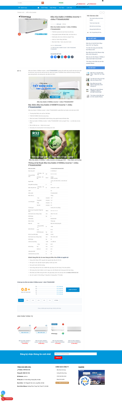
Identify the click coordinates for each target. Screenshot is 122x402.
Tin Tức (61, 8)
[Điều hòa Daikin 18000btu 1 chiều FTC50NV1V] (24, 329)
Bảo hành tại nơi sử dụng (95, 26)
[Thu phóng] (19, 34)
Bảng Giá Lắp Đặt (60, 379)
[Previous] (17, 333)
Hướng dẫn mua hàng (62, 373)
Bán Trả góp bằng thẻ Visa (95, 32)
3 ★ (38, 300)
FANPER (81, 367)
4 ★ (33, 300)
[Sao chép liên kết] (72, 57)
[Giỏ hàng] (102, 1)
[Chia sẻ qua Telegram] (62, 57)
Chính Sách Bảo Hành (61, 376)
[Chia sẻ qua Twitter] (58, 57)
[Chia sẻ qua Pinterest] (65, 57)
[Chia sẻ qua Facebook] (52, 57)
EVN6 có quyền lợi (62, 257)
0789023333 (92, 4)
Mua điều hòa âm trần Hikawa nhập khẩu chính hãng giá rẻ (95, 53)
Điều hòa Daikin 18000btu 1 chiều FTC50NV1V (25, 341)
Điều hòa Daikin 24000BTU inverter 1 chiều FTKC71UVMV (41, 341)
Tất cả (21, 300)
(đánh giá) (59, 24)
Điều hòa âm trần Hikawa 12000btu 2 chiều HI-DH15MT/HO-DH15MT (95, 57)
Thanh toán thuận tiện (94, 23)
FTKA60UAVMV (54, 49)
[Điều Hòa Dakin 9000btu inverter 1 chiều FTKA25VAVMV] (57, 329)
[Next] (82, 333)
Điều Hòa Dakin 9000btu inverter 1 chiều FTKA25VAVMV (58, 341)
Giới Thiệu (44, 8)
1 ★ (50, 300)
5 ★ (27, 300)
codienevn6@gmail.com (83, 7)
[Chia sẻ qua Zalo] (55, 57)
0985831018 (81, 4)
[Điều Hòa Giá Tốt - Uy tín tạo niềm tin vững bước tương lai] (61, 3)
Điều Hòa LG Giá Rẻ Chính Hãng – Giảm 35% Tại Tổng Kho (94, 44)
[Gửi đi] (43, 3)
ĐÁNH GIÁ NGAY (73, 289)
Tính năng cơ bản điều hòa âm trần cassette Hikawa (95, 62)
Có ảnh (56, 300)
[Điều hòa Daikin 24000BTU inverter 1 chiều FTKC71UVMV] (41, 329)
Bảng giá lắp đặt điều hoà (95, 29)
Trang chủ (20, 12)
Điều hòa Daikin (31, 12)
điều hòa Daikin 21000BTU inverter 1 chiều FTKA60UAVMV (64, 47)
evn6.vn (23, 376)
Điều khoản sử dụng (61, 369)
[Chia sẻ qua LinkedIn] (68, 57)
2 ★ (44, 300)
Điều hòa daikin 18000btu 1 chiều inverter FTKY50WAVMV (74, 341)
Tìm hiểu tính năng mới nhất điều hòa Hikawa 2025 (94, 48)
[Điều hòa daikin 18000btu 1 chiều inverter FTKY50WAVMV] (74, 329)
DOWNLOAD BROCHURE (63, 382)
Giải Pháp (53, 8)
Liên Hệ (69, 8)
